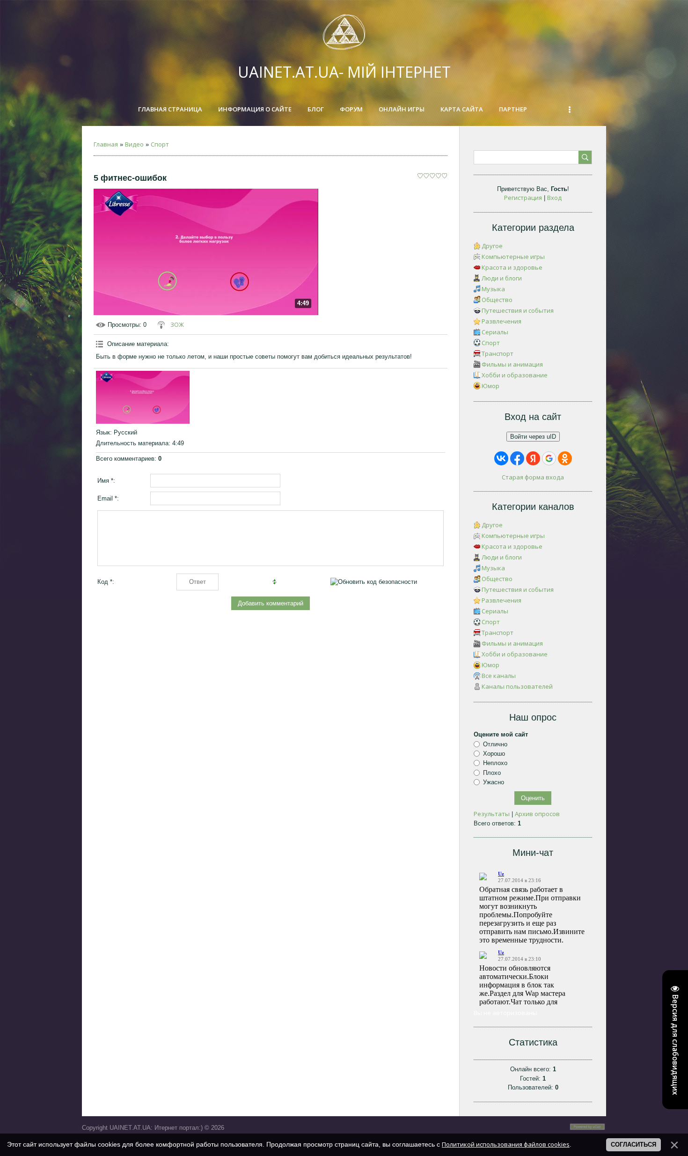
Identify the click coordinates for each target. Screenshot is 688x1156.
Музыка (493, 289)
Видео (134, 144)
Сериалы (495, 332)
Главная (106, 144)
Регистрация (523, 197)
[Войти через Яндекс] (533, 458)
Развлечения (501, 321)
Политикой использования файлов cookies (506, 1144)
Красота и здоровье (512, 267)
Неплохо (495, 762)
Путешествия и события (518, 310)
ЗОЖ (177, 324)
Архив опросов (537, 814)
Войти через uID (533, 436)
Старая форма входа (533, 477)
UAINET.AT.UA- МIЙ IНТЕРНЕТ (344, 71)
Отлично (495, 744)
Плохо (492, 772)
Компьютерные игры (513, 256)
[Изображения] (143, 397)
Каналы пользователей (517, 686)
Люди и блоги (502, 278)
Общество (497, 299)
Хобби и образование (515, 375)
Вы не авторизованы (505, 1013)
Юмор (490, 386)
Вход (554, 197)
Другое (492, 246)
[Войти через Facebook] (517, 458)
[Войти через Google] (549, 458)
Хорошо (494, 753)
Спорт (160, 144)
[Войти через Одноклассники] (565, 458)
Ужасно (493, 782)
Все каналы (499, 675)
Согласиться (633, 1144)
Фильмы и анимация (512, 364)
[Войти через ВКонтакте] (501, 458)
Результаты (492, 814)
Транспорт (497, 353)
